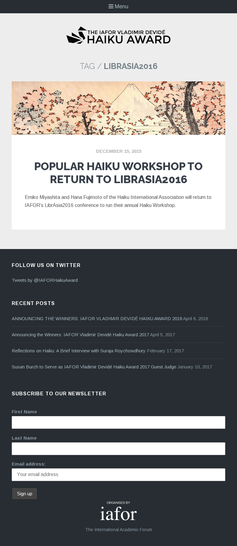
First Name (24, 411)
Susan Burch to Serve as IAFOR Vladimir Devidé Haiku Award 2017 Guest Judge (94, 366)
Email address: (29, 463)
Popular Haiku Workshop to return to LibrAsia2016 (118, 173)
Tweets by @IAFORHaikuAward (45, 280)
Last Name (24, 438)
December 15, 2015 (118, 151)
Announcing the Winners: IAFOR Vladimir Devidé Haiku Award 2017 (80, 334)
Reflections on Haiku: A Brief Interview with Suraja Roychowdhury (79, 350)
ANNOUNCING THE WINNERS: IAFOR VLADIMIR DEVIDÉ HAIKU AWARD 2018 (97, 318)
